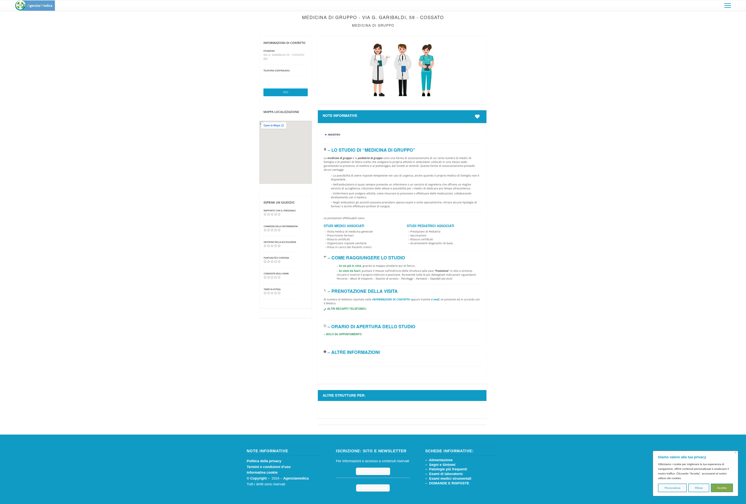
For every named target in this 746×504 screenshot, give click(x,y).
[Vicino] (735, 452)
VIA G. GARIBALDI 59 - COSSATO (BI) (283, 56)
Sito (285, 92)
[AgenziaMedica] (35, 5)
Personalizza (672, 487)
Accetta (721, 487)
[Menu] (726, 5)
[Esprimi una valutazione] (265, 214)
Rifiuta (699, 487)
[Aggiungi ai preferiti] (478, 116)
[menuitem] (726, 5)
